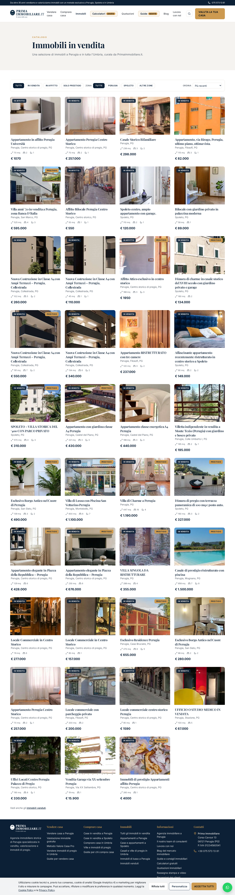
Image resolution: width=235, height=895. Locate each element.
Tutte (99, 85)
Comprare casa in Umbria (98, 842)
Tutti (18, 85)
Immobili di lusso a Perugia (135, 858)
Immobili (81, 13)
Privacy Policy (47, 890)
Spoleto (129, 85)
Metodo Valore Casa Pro (60, 846)
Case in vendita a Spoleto (98, 838)
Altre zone (146, 85)
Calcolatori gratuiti (167, 863)
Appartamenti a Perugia (133, 838)
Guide (148, 13)
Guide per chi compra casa (99, 852)
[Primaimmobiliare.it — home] (25, 828)
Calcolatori (103, 13)
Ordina (187, 85)
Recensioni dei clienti (168, 877)
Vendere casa (51, 13)
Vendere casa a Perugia (60, 833)
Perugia (113, 85)
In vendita (34, 85)
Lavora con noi (177, 13)
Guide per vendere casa (60, 858)
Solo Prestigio (72, 85)
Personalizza (179, 886)
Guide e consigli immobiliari (172, 858)
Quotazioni (128, 13)
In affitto (52, 85)
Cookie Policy (26, 890)
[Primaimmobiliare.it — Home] (27, 14)
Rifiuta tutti (158, 886)
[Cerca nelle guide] (189, 14)
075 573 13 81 (218, 2)
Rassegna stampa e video (171, 872)
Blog (166, 13)
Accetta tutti (204, 886)
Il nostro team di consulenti (172, 841)
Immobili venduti (129, 863)
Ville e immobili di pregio (97, 847)
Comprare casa (66, 13)
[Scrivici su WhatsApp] (227, 887)
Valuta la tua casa (208, 13)
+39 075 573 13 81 (208, 851)
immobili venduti (36, 807)
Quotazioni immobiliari (169, 868)
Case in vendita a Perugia (98, 833)
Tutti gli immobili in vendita (135, 833)
